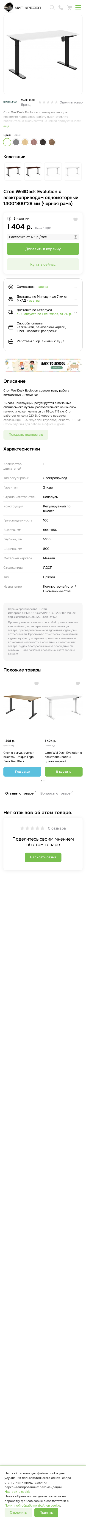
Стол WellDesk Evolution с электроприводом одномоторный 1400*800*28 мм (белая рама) (63, 757)
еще (6, 126)
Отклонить (18, 1512)
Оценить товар (71, 102)
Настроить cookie (18, 1491)
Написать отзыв (43, 857)
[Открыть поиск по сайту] (52, 7)
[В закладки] (36, 683)
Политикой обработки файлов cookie (32, 1505)
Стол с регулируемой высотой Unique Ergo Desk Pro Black (18, 757)
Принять (46, 1512)
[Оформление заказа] (69, 7)
